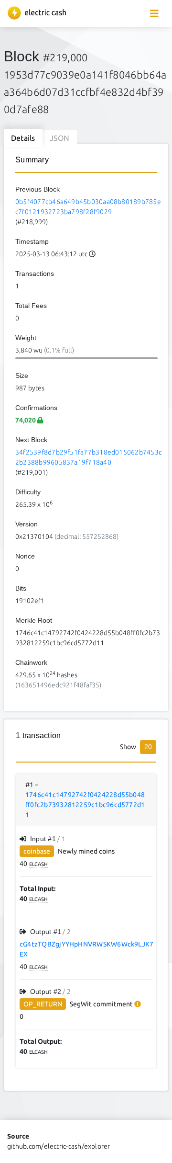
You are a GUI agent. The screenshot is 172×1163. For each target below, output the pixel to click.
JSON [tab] (60, 138)
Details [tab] (23, 138)
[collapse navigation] (154, 13)
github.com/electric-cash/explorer (58, 1146)
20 (148, 747)
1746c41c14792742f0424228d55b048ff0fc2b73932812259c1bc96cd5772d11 (85, 805)
